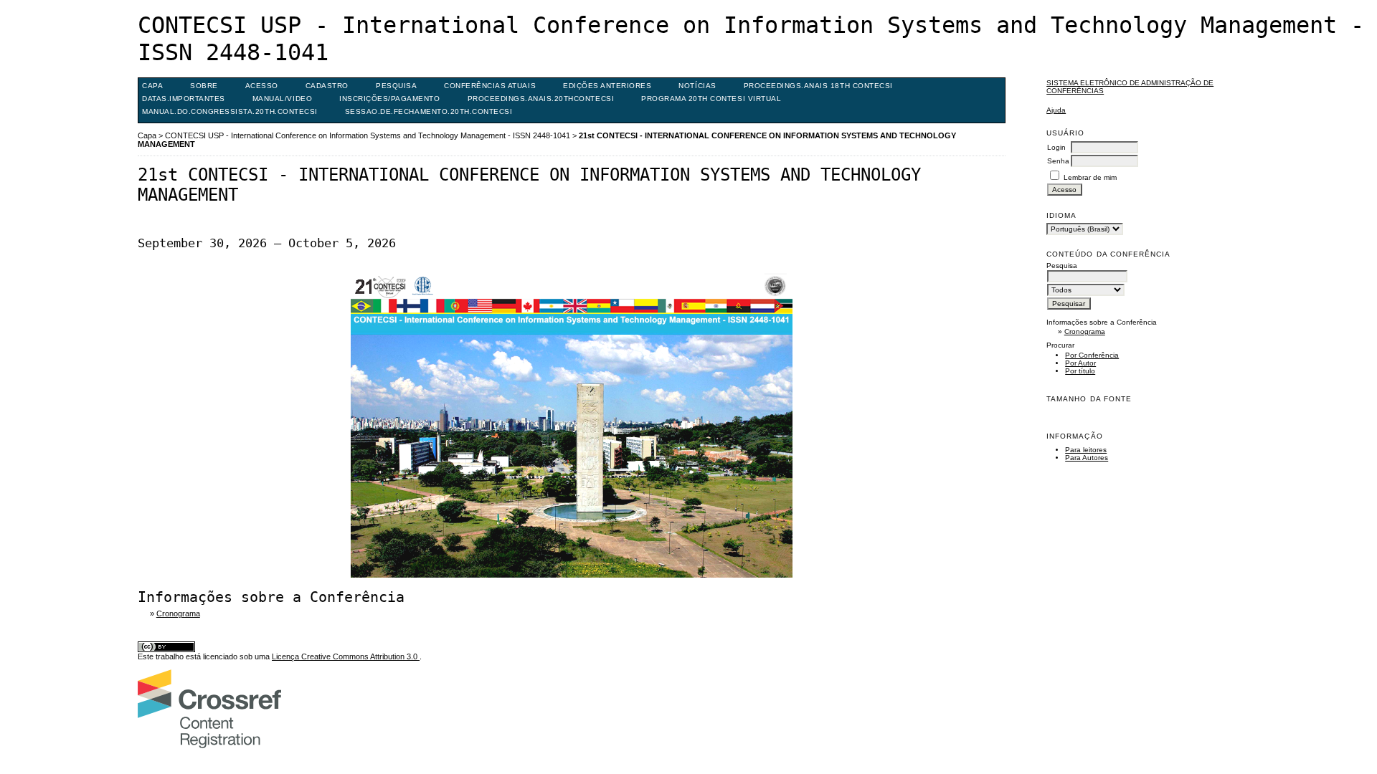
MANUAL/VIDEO (282, 98)
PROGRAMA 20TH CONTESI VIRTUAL (711, 98)
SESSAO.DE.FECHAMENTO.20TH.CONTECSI (429, 111)
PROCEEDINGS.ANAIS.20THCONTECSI (541, 98)
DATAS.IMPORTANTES (183, 98)
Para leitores (1086, 450)
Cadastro (327, 86)
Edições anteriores (607, 86)
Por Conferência (1092, 355)
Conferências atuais (490, 86)
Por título (1080, 371)
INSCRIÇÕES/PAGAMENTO (389, 98)
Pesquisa (396, 86)
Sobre (204, 86)
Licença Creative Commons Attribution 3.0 (346, 656)
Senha (1058, 161)
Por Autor (1080, 363)
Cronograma (1084, 331)
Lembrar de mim (1090, 177)
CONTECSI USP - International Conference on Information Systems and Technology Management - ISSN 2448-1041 (367, 135)
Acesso (261, 86)
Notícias (697, 86)
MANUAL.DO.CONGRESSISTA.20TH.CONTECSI (230, 111)
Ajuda (1056, 110)
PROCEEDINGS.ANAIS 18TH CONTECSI (818, 86)
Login (1056, 147)
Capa (152, 86)
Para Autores (1086, 458)
